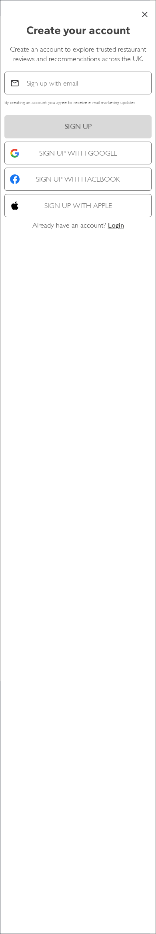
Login (116, 225)
